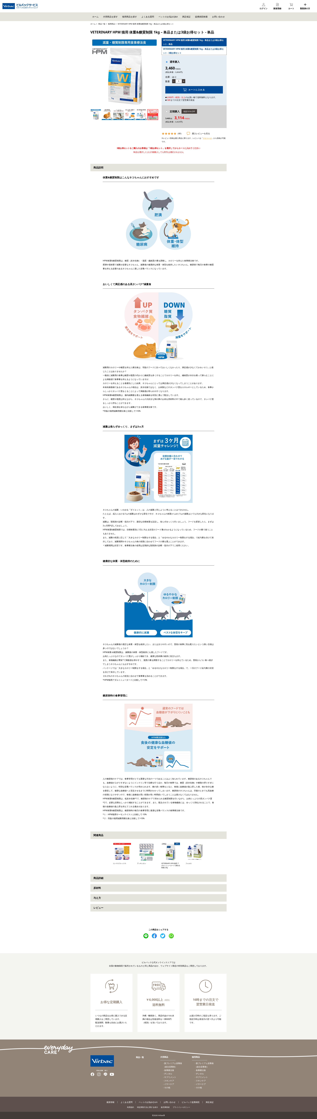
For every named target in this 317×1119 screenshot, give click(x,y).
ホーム (95, 16)
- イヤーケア (168, 1084)
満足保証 (186, 16)
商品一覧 (101, 24)
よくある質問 (147, 16)
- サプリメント (169, 1077)
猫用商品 (111, 24)
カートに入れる (196, 90)
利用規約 (130, 1107)
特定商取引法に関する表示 (147, 1107)
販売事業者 (165, 1107)
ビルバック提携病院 (190, 1102)
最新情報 (110, 1102)
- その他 (166, 1087)
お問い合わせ (218, 16)
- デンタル (167, 1073)
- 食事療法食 (168, 1070)
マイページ (207, 138)
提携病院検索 (201, 16)
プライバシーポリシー (181, 1107)
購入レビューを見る (201, 133)
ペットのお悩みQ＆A (148, 1102)
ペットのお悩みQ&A (168, 16)
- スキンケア (168, 1080)
